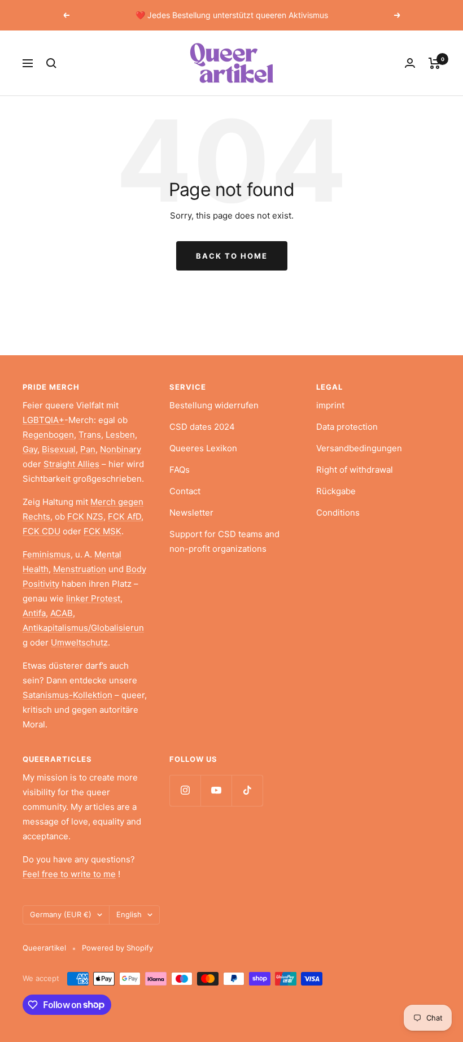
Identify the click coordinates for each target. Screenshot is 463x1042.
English (129, 914)
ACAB (61, 613)
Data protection (347, 426)
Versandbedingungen (359, 448)
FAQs (179, 469)
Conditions (338, 512)
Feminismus (47, 554)
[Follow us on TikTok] (247, 790)
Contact (184, 491)
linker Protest (93, 598)
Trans (89, 434)
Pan (87, 449)
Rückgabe (336, 491)
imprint (330, 405)
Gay (30, 449)
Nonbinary (120, 449)
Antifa (34, 613)
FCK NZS (85, 516)
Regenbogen (48, 434)
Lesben (120, 434)
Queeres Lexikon (203, 448)
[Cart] (434, 63)
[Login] (410, 63)
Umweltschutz (79, 642)
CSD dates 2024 (202, 426)
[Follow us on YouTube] (215, 790)
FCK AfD (124, 516)
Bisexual (59, 449)
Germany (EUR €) (60, 914)
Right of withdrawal (354, 469)
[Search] (51, 63)
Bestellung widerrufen (214, 405)
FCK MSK (102, 531)
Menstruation (79, 569)
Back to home (232, 255)
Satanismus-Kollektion (67, 695)
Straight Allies (71, 464)
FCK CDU (41, 531)
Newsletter (191, 512)
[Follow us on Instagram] (184, 790)
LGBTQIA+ (43, 420)
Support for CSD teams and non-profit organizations (224, 541)
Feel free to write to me (69, 874)
